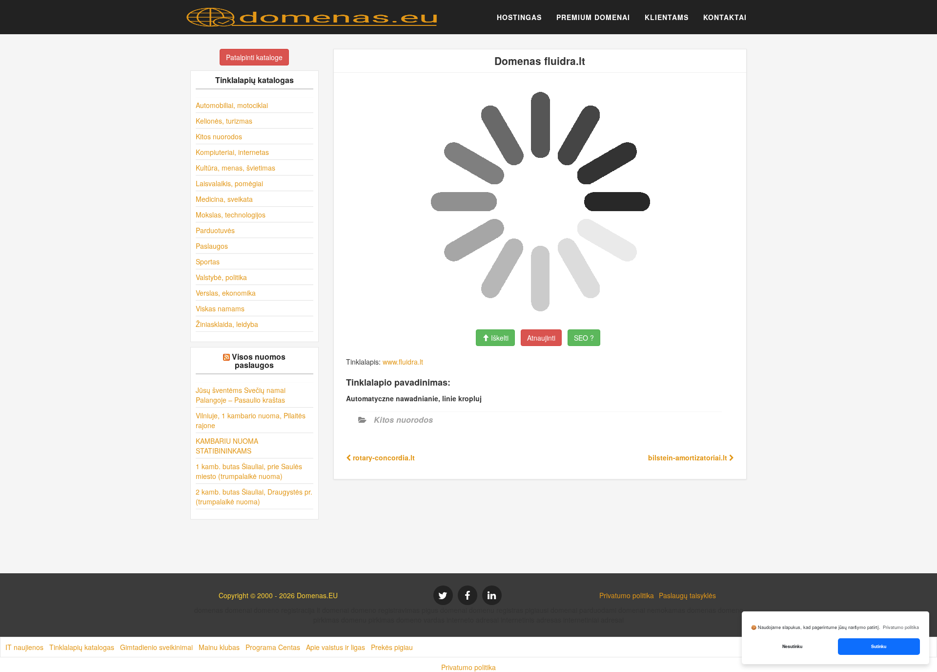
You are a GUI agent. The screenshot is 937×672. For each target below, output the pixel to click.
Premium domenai (593, 17)
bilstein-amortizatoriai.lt (688, 457)
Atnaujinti (541, 338)
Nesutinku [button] (792, 646)
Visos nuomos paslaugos (258, 361)
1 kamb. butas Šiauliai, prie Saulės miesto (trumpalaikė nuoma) (249, 471)
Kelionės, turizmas (224, 121)
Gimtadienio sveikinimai (156, 647)
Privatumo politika (626, 595)
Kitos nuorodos (219, 136)
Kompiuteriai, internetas (232, 152)
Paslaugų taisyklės (687, 595)
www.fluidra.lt (403, 362)
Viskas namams (220, 308)
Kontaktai (725, 17)
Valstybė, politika (221, 277)
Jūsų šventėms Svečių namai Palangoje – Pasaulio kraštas (240, 395)
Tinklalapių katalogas (81, 647)
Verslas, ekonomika (226, 293)
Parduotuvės (215, 230)
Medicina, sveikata (224, 199)
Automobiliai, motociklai (232, 105)
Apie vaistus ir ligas (335, 647)
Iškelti (499, 338)
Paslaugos (212, 246)
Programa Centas (272, 647)
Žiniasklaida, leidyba (227, 324)
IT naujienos (24, 647)
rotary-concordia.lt (383, 457)
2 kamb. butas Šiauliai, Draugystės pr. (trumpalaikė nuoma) (254, 496)
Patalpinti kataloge (254, 57)
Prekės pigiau (392, 647)
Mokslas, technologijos (230, 214)
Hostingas (519, 17)
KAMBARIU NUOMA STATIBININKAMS (227, 445)
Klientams (667, 17)
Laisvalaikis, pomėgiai (229, 183)
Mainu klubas (219, 647)
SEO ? (584, 338)
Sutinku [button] (878, 646)
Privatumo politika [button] (901, 627)
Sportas (208, 261)
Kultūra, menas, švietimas (235, 168)
